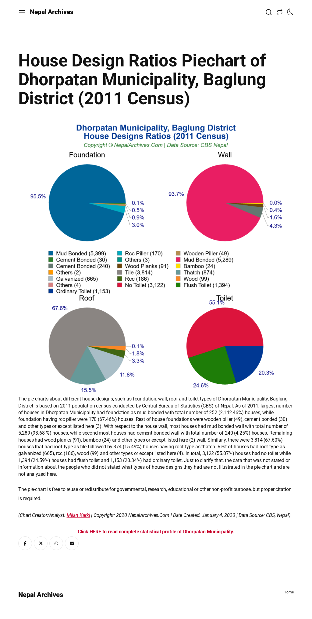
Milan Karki (78, 515)
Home (289, 592)
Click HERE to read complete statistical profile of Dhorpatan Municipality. (156, 532)
